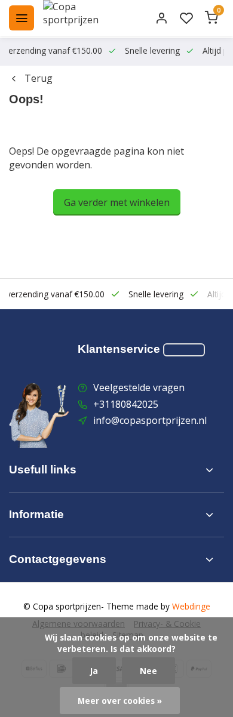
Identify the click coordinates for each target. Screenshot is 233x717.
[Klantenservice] (184, 349)
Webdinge (191, 606)
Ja (94, 670)
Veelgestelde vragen (139, 387)
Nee (148, 670)
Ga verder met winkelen (117, 202)
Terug (38, 78)
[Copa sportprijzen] (85, 18)
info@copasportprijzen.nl (150, 420)
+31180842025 (125, 404)
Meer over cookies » (120, 700)
